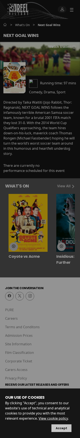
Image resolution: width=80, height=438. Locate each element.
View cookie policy (53, 418)
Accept (61, 428)
